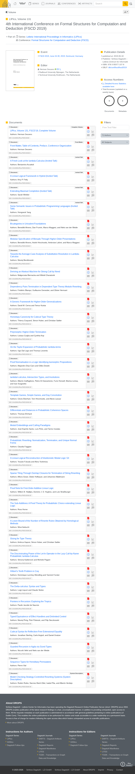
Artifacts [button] (86, 4)
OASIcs (10, 742)
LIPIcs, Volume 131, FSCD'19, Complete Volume (33, 131)
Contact (119, 770)
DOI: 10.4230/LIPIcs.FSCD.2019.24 (20, 530)
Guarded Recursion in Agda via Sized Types (31, 647)
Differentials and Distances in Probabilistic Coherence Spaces (39, 410)
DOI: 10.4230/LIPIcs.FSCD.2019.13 (20, 354)
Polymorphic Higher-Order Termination (28, 332)
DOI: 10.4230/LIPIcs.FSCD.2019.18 (20, 432)
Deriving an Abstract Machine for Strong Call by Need (35, 271)
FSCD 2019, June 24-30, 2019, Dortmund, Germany (61, 56)
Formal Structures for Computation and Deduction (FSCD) (60, 40)
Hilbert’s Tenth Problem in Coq (24, 571)
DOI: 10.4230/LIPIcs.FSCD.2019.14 (20, 369)
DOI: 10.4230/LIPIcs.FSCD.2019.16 (20, 402)
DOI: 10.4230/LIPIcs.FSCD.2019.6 (19, 246)
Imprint (101, 770)
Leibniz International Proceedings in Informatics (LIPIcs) (54, 36)
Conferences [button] (68, 4)
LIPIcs (9, 739)
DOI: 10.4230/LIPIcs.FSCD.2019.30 (20, 624)
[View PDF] (88, 128)
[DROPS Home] (15, 3)
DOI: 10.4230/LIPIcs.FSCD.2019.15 (20, 387)
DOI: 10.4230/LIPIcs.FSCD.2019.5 (19, 231)
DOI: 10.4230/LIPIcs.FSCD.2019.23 (20, 513)
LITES (41, 752)
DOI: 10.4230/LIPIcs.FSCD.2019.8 (19, 279)
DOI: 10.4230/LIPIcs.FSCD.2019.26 (20, 563)
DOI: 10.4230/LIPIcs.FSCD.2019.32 (20, 654)
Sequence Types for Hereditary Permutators (30, 662)
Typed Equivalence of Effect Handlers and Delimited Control (38, 616)
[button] (23, 3)
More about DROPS (15, 723)
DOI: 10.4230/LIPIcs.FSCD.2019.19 (20, 450)
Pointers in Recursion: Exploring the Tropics (30, 601)
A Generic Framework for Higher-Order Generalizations (35, 302)
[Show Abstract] (88, 135)
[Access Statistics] (93, 131)
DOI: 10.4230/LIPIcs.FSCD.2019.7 (19, 263)
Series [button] (35, 4)
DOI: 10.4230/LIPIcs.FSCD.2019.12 (20, 339)
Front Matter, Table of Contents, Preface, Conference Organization (40, 146)
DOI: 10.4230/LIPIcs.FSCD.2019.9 (19, 294)
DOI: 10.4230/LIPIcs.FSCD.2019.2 (19, 183)
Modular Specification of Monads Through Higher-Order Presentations (42, 239)
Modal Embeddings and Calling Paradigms (30, 425)
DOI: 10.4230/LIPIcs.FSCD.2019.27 (20, 578)
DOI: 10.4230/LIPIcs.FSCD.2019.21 (20, 480)
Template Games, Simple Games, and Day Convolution (36, 395)
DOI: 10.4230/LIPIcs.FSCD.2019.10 (20, 309)
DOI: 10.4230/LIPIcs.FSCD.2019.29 (20, 608)
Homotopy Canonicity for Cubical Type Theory (31, 317)
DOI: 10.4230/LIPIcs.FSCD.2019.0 (19, 153)
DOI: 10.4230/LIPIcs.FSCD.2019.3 (19, 198)
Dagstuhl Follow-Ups (15, 745)
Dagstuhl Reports (46, 745)
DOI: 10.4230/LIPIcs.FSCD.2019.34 (20, 686)
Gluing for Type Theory (21, 538)
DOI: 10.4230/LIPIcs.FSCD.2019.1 (19, 168)
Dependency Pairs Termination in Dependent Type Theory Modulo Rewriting (45, 286)
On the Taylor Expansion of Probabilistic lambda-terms (35, 347)
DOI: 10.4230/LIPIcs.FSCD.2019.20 (20, 465)
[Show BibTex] (93, 135)
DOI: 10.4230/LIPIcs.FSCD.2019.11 (20, 324)
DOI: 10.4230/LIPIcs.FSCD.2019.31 (20, 639)
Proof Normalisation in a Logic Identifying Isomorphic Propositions (41, 362)
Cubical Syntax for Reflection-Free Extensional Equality (36, 631)
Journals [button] (50, 4)
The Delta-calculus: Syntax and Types (28, 586)
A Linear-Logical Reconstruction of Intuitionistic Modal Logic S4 (39, 458)
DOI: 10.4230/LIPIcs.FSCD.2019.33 (20, 669)
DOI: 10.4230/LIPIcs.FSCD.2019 (19, 138)
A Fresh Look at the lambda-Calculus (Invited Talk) (33, 161)
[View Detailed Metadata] (88, 131)
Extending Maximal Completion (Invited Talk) (31, 191)
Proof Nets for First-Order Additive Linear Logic (32, 488)
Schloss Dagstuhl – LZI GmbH (39, 770)
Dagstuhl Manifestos (47, 748)
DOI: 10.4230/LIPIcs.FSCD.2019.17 (20, 417)
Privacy (110, 770)
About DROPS (89, 770)
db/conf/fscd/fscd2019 (117, 67)
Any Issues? (129, 764)
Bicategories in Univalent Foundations (28, 224)
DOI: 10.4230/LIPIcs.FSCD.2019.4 (19, 216)
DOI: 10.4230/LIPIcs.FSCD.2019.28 (20, 593)
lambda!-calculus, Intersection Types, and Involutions (34, 377)
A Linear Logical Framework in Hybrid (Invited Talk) (34, 176)
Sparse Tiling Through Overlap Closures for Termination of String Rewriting (45, 473)
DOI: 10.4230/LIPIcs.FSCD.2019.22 (20, 495)
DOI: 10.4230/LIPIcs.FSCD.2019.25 (20, 546)
